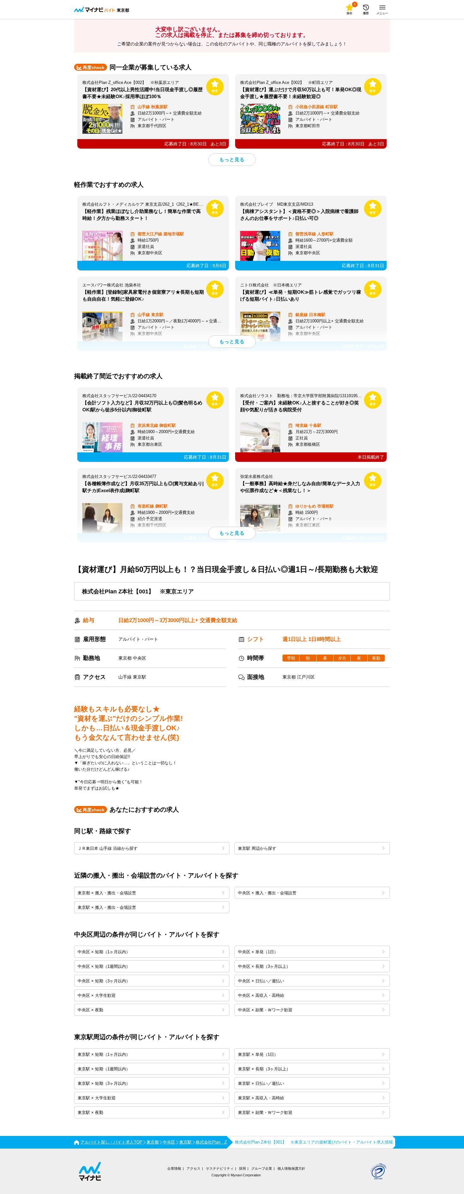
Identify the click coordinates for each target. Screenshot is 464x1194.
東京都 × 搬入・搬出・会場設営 (107, 893)
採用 (242, 1168)
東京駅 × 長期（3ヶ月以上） (264, 1069)
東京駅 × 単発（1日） (258, 1054)
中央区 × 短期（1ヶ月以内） (104, 952)
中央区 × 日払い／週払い (261, 981)
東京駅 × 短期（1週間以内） (104, 1069)
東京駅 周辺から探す (257, 848)
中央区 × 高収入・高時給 (261, 995)
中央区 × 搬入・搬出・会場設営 (267, 893)
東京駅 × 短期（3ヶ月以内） (104, 1083)
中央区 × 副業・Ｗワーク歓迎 (265, 1010)
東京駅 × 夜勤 (90, 1112)
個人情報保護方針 (291, 1168)
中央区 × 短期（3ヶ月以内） (104, 981)
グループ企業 (261, 1168)
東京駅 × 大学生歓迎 (97, 1098)
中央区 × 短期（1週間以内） (104, 966)
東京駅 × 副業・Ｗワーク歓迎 (265, 1112)
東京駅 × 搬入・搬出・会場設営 (107, 907)
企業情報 (174, 1168)
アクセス (193, 1168)
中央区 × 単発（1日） (258, 952)
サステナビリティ (220, 1168)
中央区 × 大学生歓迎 (97, 995)
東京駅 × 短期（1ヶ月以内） (104, 1054)
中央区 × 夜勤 (90, 1010)
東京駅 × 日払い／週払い (261, 1083)
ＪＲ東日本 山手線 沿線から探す (108, 848)
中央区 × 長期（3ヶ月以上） (264, 966)
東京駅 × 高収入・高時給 (261, 1098)
